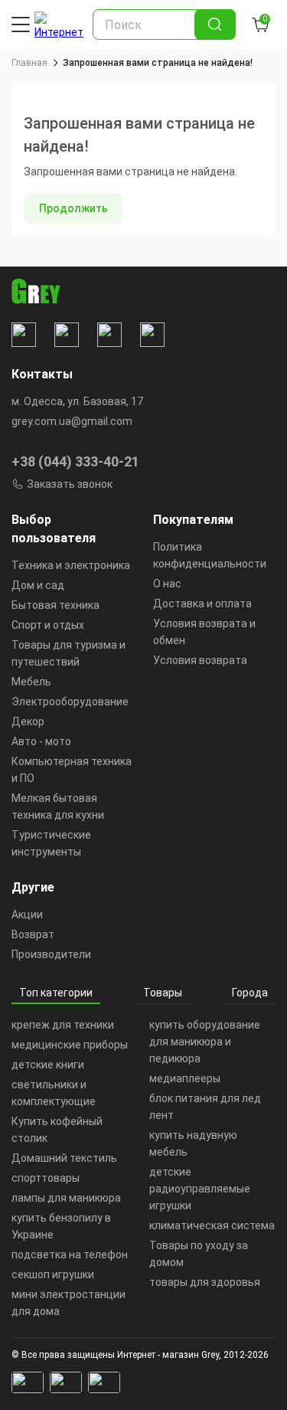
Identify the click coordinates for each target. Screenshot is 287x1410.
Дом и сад (37, 585)
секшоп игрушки (52, 1274)
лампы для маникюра (66, 1198)
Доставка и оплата (202, 603)
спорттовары (45, 1178)
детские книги (47, 1064)
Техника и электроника (70, 565)
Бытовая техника (55, 605)
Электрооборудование (70, 701)
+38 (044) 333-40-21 (75, 461)
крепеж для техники (62, 1025)
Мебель (31, 682)
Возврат (32, 934)
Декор (27, 721)
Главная (29, 62)
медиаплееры (184, 1078)
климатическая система (212, 1225)
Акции (27, 914)
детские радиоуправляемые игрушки (199, 1189)
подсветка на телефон (69, 1254)
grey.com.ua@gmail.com (71, 421)
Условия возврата (200, 660)
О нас (167, 583)
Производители (51, 954)
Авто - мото (41, 741)
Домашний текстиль (64, 1158)
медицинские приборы (69, 1045)
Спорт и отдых (47, 625)
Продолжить (73, 208)
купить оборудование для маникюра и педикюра (204, 1042)
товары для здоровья (204, 1282)
